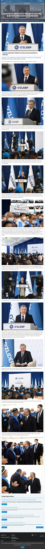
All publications (39, 527)
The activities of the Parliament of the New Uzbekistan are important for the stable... (18, 515)
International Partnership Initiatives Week (10, 507)
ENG (10, 1)
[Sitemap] (42, 1)
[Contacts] (40, 1)
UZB (8, 1)
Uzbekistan (3, 535)
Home (2, 20)
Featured (7, 20)
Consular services (5, 537)
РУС (6, 1)
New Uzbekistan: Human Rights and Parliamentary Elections (13, 522)
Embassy (13, 535)
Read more (3, 519)
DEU (11, 1)
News (2, 540)
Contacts (13, 540)
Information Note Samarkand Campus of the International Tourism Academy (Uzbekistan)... (19, 499)
